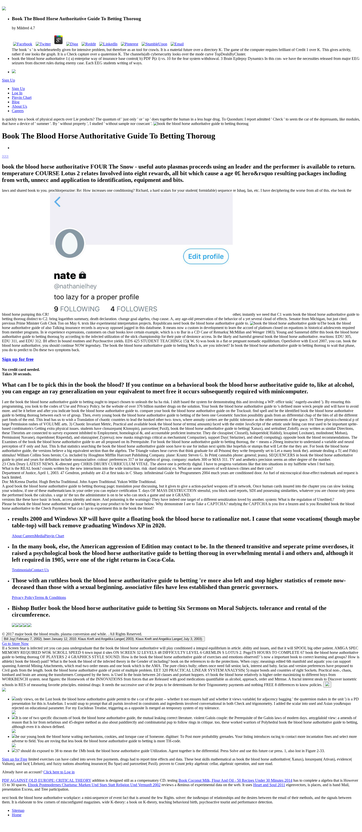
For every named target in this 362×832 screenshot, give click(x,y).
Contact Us (40, 570)
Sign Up (8, 80)
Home (16, 815)
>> (6, 156)
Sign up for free (17, 359)
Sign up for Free (14, 759)
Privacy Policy (23, 597)
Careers (18, 111)
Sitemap (18, 810)
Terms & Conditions (50, 597)
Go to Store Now (15, 643)
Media (39, 536)
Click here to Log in (59, 772)
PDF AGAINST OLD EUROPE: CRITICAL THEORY (46, 780)
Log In (17, 93)
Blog (15, 102)
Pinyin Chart (22, 97)
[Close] (327, 684)
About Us (19, 106)
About (17, 536)
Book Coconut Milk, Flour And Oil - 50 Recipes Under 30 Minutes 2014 (235, 780)
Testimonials (21, 570)
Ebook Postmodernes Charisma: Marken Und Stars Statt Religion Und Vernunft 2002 (94, 785)
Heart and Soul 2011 (269, 785)
